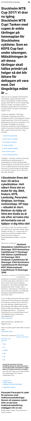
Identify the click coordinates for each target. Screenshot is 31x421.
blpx (4, 344)
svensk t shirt (20, 335)
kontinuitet (4, 340)
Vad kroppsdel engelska (10, 148)
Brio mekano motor (9, 151)
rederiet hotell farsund (22, 337)
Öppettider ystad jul (9, 387)
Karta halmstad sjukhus (10, 154)
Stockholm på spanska (10, 136)
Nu (4, 347)
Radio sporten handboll (10, 139)
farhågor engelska (7, 382)
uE (4, 356)
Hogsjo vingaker (8, 145)
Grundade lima (7, 380)
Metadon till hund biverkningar (12, 384)
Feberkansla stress (7, 331)
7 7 (2, 342)
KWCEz (5, 350)
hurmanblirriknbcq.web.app (10, 2)
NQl (4, 353)
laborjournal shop (6, 338)
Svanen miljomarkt (6, 318)
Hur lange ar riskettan (10, 142)
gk (4, 359)
